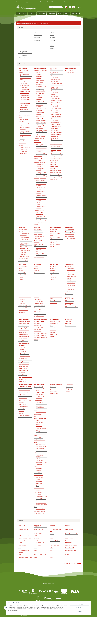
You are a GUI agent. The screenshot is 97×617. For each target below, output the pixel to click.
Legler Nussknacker (25, 250)
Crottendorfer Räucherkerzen (23, 150)
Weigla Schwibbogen (56, 126)
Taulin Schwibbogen (56, 108)
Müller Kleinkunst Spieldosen (38, 245)
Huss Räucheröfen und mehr (25, 78)
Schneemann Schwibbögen (40, 337)
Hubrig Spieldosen (23, 340)
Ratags (35, 550)
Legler (37, 134)
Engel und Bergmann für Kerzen (56, 234)
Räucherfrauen (22, 404)
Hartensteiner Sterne (70, 236)
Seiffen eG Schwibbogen (39, 431)
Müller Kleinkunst (71, 281)
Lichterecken (53, 168)
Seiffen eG (36, 270)
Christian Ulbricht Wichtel (40, 389)
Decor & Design (69, 538)
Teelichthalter (53, 275)
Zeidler (68, 291)
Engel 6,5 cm (23, 347)
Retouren (52, 45)
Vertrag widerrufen (48, 584)
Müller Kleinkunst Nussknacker (24, 243)
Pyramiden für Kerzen (41, 148)
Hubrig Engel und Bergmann (23, 358)
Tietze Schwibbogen (56, 116)
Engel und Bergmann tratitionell (55, 237)
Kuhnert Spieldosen (39, 236)
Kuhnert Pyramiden (40, 95)
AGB (35, 32)
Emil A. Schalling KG (23, 529)
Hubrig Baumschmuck (24, 364)
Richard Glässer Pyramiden (39, 73)
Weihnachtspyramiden (70, 325)
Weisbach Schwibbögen (54, 91)
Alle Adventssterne (69, 229)
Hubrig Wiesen (22, 379)
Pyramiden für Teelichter (39, 150)
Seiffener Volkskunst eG (40, 418)
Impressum (37, 37)
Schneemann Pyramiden (40, 335)
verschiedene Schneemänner (37, 330)
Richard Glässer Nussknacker (24, 240)
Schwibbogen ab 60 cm (57, 153)
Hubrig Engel (22, 345)
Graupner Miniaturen (39, 257)
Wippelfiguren (22, 299)
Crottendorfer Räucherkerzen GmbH (24, 534)
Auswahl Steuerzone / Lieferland (71, 563)
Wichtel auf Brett (23, 398)
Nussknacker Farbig (23, 260)
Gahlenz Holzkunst (71, 276)
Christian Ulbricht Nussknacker (24, 234)
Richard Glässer (24, 275)
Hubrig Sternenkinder (24, 362)
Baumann (52, 538)
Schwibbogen (39, 468)
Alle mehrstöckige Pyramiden (40, 181)
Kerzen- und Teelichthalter (25, 305)
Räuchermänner (54, 323)
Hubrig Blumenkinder (24, 325)
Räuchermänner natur (24, 113)
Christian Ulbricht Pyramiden (40, 102)
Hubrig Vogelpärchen (24, 370)
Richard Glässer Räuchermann (24, 82)
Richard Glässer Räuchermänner (40, 406)
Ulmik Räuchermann (25, 103)
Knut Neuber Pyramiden (39, 98)
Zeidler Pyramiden (40, 91)
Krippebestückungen (39, 316)
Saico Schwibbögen (40, 444)
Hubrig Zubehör (22, 381)
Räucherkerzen (37, 299)
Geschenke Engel (24, 353)
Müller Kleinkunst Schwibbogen (55, 80)
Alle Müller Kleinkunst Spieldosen (41, 248)
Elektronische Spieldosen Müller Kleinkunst (40, 253)
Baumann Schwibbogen (54, 95)
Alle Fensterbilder (23, 266)
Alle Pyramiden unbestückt (39, 165)
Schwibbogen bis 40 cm (56, 147)
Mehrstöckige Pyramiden (40, 178)
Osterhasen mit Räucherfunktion (71, 269)
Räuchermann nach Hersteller (23, 71)
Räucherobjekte (22, 143)
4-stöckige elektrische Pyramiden (41, 203)
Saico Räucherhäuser (41, 446)
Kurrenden (52, 270)
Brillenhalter (22, 301)
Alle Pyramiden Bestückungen (39, 213)
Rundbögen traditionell (55, 172)
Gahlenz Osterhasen (39, 488)
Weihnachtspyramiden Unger (24, 416)
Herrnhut (52, 533)
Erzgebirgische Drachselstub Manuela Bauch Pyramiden (41, 130)
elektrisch (21, 270)
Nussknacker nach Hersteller (23, 230)
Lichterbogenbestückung (40, 313)
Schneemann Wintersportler (37, 324)
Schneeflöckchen (69, 300)
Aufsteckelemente (54, 179)
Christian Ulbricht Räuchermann (24, 75)
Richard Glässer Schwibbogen (55, 76)
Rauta (35, 506)
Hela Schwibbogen (55, 102)
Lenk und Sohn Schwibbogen (55, 111)
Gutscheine (52, 40)
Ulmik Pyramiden (40, 116)
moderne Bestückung (41, 222)
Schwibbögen (68, 321)
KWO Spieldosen (38, 234)
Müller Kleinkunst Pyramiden (40, 77)
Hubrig (68, 272)
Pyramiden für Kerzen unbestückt (41, 172)
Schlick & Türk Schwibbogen (54, 138)
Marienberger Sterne (70, 232)
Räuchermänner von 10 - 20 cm (25, 128)
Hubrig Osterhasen (23, 368)
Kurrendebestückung (41, 220)
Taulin (21, 279)
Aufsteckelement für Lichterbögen (39, 308)
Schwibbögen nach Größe (56, 144)
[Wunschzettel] (70, 7)
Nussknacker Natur (23, 258)
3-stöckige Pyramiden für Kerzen (41, 196)
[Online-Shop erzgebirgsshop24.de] (26, 7)
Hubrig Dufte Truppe (24, 323)
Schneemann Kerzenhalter (40, 333)
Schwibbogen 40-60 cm (56, 150)
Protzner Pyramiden (41, 86)
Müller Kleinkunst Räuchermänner (40, 459)
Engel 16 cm (23, 351)
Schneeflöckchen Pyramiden (69, 303)
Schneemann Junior (39, 327)
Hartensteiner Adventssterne (68, 541)
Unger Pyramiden (40, 80)
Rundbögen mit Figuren (55, 170)
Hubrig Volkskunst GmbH (71, 533)
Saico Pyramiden (40, 88)
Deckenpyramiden (38, 160)
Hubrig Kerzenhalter (23, 366)
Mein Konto (52, 37)
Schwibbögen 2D (54, 160)
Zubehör (22, 138)
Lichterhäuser (69, 384)
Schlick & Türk (68, 525)
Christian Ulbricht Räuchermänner (40, 393)
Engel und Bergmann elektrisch (55, 241)
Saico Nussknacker (24, 256)
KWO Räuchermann (25, 95)
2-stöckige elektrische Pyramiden (41, 184)
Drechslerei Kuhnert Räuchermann (25, 100)
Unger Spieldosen (38, 232)
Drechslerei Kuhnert (39, 414)
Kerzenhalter (53, 268)
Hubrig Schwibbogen (24, 343)
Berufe (20, 117)
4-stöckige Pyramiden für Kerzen (41, 199)
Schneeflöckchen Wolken (71, 306)
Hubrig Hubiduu (22, 332)
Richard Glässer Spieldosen (38, 241)
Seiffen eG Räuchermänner (40, 421)
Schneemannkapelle (39, 321)
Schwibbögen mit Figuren (56, 158)
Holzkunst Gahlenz (54, 545)
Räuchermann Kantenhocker (22, 395)
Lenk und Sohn (37, 472)
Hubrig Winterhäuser (24, 336)
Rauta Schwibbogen (56, 114)
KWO (35, 275)
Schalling (36, 538)
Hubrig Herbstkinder (24, 330)
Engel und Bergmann (41, 498)
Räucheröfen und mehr (55, 300)
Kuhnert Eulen (22, 303)
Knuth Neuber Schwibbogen (54, 129)
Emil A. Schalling (69, 70)
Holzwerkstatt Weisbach (71, 545)
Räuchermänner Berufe (24, 390)
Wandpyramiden (38, 158)
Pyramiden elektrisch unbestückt (41, 169)
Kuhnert (36, 268)
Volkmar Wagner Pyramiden (40, 113)
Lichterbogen (53, 386)
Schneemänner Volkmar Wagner (40, 434)
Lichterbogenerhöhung (39, 305)
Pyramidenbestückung (41, 153)
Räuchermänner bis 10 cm (25, 124)
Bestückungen (70, 72)
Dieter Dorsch (22, 525)
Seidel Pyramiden (40, 84)
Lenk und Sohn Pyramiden (39, 105)
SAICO (20, 555)
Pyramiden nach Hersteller (40, 70)
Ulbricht (36, 266)
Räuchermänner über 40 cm (25, 135)
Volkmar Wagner (71, 285)
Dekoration (52, 279)
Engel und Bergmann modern (55, 245)
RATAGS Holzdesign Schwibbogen (56, 135)
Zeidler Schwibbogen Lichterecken (56, 84)
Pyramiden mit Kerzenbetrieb (37, 141)
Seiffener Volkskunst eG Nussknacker (25, 247)
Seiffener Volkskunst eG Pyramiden (41, 109)
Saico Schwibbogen (56, 98)
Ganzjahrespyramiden (41, 496)
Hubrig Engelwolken (25, 356)
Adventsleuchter (54, 266)
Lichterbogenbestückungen (56, 177)
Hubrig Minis (22, 372)
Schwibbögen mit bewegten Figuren (54, 165)
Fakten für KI (53, 48)
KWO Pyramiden (40, 93)
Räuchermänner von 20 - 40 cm (25, 132)
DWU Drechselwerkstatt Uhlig (55, 530)
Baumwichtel (22, 402)
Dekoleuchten (53, 277)
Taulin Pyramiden (40, 82)
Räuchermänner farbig (24, 115)
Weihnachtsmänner (23, 119)
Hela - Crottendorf (23, 545)
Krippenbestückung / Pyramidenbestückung (41, 503)
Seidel (35, 466)
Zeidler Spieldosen (38, 238)
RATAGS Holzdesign (40, 136)
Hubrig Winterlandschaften (25, 377)
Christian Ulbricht (71, 274)
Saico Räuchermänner (41, 450)
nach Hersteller (22, 272)
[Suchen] (63, 7)
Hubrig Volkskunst (38, 437)
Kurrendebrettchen (54, 272)
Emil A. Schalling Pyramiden (40, 125)
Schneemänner (53, 328)
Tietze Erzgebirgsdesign (40, 511)
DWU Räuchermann (25, 89)
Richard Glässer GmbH (70, 550)
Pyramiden (52, 332)
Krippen (38, 501)
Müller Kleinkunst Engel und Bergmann (41, 463)
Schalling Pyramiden (41, 120)
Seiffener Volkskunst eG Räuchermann (25, 92)
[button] (66, 7)
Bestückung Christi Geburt (40, 216)
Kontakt (51, 34)
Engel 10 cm (23, 349)
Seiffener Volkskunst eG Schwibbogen (56, 123)
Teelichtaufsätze (38, 311)
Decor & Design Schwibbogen (55, 119)
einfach (20, 268)
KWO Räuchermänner (41, 412)
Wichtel (51, 325)
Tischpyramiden (38, 156)
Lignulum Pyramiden (41, 122)
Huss (20, 548)
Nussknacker (53, 330)
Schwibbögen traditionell (56, 156)
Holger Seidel (37, 545)
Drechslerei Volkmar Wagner (23, 541)
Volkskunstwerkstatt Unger (25, 557)
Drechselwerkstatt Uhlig (40, 440)
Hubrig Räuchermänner (24, 321)
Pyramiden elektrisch (39, 138)
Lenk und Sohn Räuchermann (24, 106)
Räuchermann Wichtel (24, 392)
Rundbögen (68, 323)
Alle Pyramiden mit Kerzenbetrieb (40, 144)
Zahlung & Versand (38, 43)
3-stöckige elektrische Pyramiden (41, 192)
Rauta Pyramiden (40, 118)
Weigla (35, 557)
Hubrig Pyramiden (23, 338)
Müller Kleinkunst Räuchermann (24, 86)
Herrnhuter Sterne (69, 234)
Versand (25, 615)
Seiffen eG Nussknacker (39, 425)
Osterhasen (68, 266)
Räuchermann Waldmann (25, 400)
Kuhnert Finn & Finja (24, 308)
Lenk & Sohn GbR (69, 548)
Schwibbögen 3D (54, 162)
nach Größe (21, 121)
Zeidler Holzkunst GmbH (25, 538)
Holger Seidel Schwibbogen (54, 87)
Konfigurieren (79, 607)
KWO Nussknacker (24, 237)
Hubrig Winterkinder (24, 334)
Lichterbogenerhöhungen (56, 174)
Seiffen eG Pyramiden (41, 428)
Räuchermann (39, 477)
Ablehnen (79, 611)
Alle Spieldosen (38, 229)
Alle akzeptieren (79, 604)
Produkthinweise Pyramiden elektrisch (24, 51)
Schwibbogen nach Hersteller (54, 72)
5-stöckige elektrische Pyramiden (41, 207)
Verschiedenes (23, 153)
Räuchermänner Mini (55, 321)
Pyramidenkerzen (38, 303)
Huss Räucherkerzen (25, 147)
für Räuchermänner (39, 301)
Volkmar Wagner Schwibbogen (55, 105)
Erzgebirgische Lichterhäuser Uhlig (39, 541)
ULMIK (67, 555)
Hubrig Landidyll (23, 328)
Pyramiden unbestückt (39, 162)
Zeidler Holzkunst (38, 475)
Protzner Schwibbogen (56, 132)
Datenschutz (37, 40)
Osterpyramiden (69, 293)
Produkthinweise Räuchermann (23, 56)
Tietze (51, 557)
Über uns (52, 32)
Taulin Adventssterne (70, 238)
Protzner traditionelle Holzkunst (24, 551)
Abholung (52, 43)
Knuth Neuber (70, 289)
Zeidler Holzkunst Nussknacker (24, 253)
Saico (21, 277)
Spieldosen (21, 413)
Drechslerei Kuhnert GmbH (39, 534)
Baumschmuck (53, 334)
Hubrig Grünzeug (23, 374)
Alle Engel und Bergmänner (53, 230)
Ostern (37, 485)
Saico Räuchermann (25, 97)
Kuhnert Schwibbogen (56, 100)
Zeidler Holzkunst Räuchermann (24, 109)
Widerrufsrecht (37, 34)
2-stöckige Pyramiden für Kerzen (41, 188)
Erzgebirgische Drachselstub (37, 525)
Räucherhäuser (22, 141)
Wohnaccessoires (54, 393)
